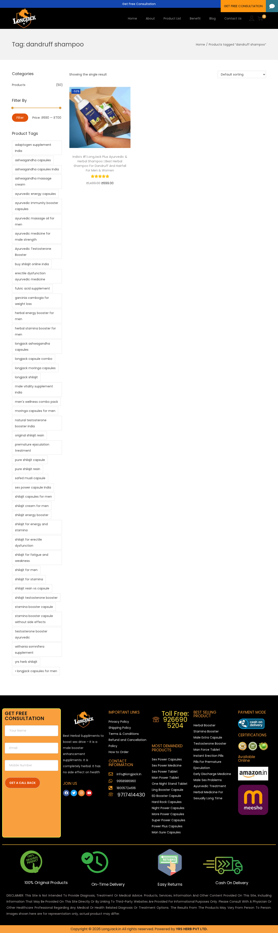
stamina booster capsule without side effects (34, 619)
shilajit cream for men (32, 506)
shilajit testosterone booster (36, 598)
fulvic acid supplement (32, 288)
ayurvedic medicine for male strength (32, 236)
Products (18, 85)
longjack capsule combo (33, 359)
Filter (20, 117)
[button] (272, 6)
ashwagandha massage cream (33, 181)
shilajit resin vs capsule (32, 588)
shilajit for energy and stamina (31, 527)
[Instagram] (81, 793)
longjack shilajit (26, 377)
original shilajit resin (29, 435)
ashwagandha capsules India (37, 169)
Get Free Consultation (139, 4)
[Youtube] (89, 793)
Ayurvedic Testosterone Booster (33, 252)
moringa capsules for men (35, 411)
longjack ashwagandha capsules (32, 346)
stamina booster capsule (34, 607)
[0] (260, 18)
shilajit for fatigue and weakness (31, 558)
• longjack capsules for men (36, 671)
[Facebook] (66, 793)
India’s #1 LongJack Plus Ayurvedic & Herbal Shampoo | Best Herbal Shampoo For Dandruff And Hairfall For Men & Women (100, 164)
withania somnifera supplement (29, 649)
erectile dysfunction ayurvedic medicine (30, 276)
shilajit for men (26, 570)
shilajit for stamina (29, 579)
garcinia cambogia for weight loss (32, 301)
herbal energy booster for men (34, 316)
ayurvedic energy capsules (35, 194)
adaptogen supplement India (33, 148)
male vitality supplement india (34, 389)
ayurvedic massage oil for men (34, 221)
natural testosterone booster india (30, 423)
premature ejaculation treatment (32, 447)
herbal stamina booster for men (35, 331)
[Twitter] (74, 793)
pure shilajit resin (27, 469)
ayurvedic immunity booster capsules (36, 206)
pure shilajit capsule (30, 460)
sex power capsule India (33, 487)
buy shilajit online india (32, 264)
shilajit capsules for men (33, 496)
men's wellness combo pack (36, 402)
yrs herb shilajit (26, 662)
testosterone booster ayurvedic (31, 634)
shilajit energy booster (31, 515)
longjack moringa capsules (35, 368)
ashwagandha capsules (33, 160)
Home (200, 44)
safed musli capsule (30, 478)
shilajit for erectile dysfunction (28, 542)
